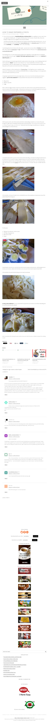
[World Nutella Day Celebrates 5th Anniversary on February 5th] (24, 353)
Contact (25, 717)
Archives (21, 717)
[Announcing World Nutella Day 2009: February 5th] (39, 353)
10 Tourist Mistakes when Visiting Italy (10, 660)
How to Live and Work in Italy (9, 674)
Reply (6, 394)
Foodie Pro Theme (13, 714)
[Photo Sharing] (18, 154)
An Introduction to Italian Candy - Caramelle (11, 666)
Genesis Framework (33, 714)
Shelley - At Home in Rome (14, 434)
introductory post (35, 43)
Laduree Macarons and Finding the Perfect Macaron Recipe (14, 664)
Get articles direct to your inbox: (17, 536)
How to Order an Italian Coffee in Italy (10, 658)
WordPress (44, 714)
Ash (9, 453)
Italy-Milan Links (6, 670)
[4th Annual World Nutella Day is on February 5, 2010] (9, 353)
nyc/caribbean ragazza (13, 471)
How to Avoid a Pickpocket (8, 662)
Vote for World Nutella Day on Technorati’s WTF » (37, 369)
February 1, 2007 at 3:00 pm (14, 421)
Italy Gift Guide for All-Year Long (9, 672)
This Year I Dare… (24, 69)
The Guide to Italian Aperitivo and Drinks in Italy (12, 656)
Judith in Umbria (12, 401)
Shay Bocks (20, 714)
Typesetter (11, 376)
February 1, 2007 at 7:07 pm (14, 473)
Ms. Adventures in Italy (24, 6)
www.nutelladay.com (25, 43)
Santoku (16, 162)
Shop (28, 717)
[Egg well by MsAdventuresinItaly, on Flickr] (18, 118)
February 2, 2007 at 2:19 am (14, 487)
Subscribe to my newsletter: (17, 540)
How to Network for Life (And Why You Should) (12, 676)
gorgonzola (14, 49)
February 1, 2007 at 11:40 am (14, 378)
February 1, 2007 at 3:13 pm (14, 436)
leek (19, 49)
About (16, 717)
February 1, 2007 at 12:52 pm (14, 403)
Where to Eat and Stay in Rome (9, 668)
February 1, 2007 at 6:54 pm (14, 455)
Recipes (18, 717)
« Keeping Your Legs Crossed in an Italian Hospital (12, 369)
